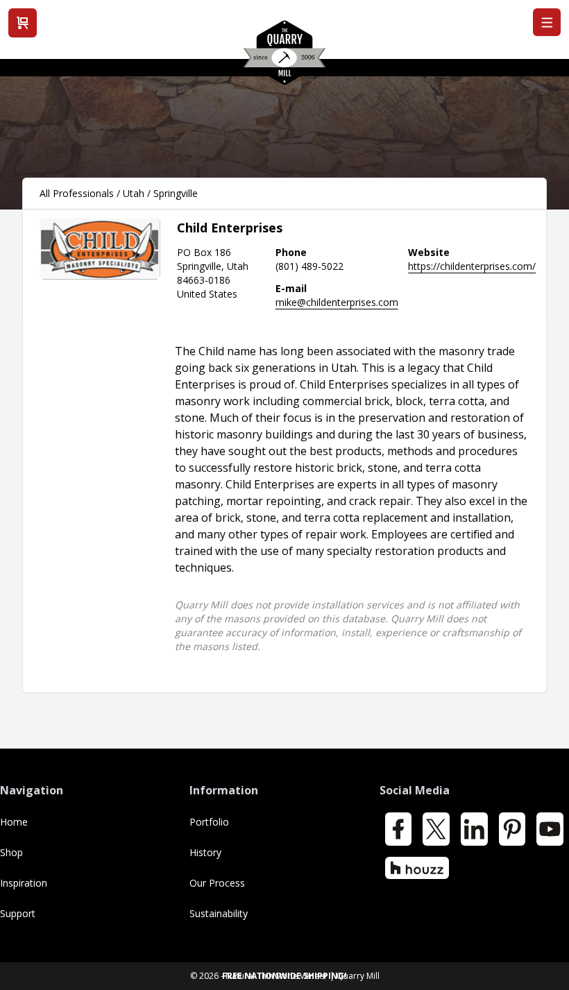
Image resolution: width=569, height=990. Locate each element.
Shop (11, 852)
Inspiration (23, 882)
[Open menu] (547, 22)
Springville (175, 193)
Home (14, 821)
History (205, 852)
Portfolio (209, 821)
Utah (133, 193)
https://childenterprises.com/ (472, 266)
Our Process (217, 882)
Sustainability (218, 913)
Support (17, 913)
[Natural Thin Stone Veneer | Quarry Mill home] (284, 58)
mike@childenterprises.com (336, 302)
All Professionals (77, 193)
